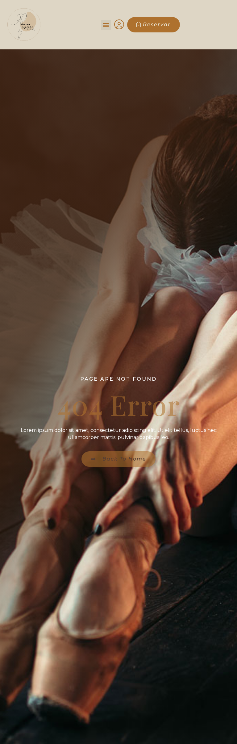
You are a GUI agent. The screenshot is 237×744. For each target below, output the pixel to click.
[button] (106, 25)
